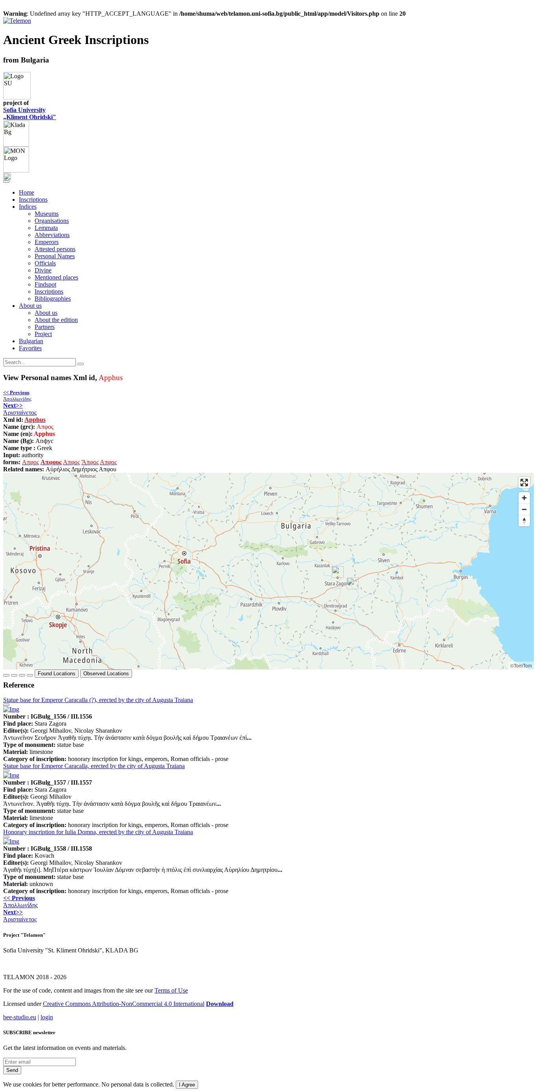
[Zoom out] (524, 509)
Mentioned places (56, 277)
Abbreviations (52, 235)
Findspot (45, 284)
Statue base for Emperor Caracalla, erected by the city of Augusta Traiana (94, 766)
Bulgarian (31, 341)
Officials (45, 263)
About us (46, 312)
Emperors (47, 242)
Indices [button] (28, 206)
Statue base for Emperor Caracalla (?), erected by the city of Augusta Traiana (98, 700)
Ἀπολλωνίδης (17, 396)
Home (26, 192)
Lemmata (46, 227)
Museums (47, 213)
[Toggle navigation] (6, 181)
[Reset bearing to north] (524, 520)
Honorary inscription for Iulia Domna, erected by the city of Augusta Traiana (98, 832)
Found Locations (56, 674)
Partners (45, 327)
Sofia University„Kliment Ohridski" (29, 113)
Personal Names (55, 256)
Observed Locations (106, 674)
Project (43, 334)
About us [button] (30, 305)
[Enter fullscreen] (524, 482)
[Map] (268, 571)
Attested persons (55, 249)
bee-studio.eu (19, 1017)
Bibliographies (53, 298)
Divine (43, 270)
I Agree (187, 1085)
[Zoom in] (524, 498)
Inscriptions (33, 199)
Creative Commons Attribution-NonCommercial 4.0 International (123, 1003)
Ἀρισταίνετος (20, 409)
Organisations (52, 220)
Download (220, 1003)
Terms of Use (171, 990)
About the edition (56, 319)
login (46, 1017)
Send (12, 1070)
